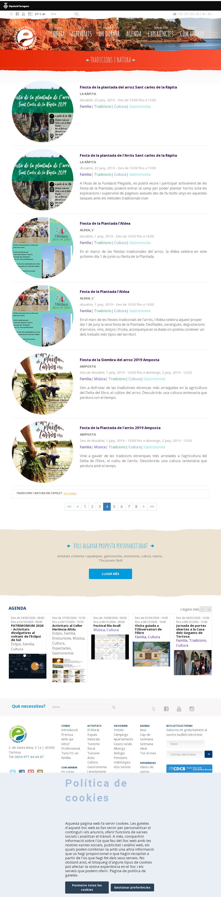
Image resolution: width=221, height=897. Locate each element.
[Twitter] (11, 14)
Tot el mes (148, 753)
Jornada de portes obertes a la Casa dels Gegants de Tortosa (191, 631)
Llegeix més (144, 102)
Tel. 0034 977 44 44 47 (26, 757)
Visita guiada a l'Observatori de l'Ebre (148, 629)
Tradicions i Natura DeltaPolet (39, 493)
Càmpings (121, 734)
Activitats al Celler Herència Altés (67, 627)
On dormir (109, 31)
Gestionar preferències (132, 887)
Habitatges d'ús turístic (122, 764)
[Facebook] (17, 14)
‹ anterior (202, 609)
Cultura (17, 649)
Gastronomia (62, 653)
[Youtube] (23, 14)
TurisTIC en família (70, 755)
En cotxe (67, 771)
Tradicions (197, 640)
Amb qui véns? (67, 741)
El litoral (93, 730)
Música (78, 638)
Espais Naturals (93, 736)
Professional (70, 748)
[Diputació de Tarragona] (110, 6)
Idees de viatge (146, 769)
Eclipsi (16, 644)
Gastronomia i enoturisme (97, 769)
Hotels (119, 730)
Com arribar (192, 31)
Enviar (208, 754)
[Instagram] (29, 14)
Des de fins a (27, 620)
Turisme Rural (93, 746)
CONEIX (58, 31)
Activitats (81, 31)
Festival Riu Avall (106, 625)
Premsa (67, 734)
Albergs (119, 748)
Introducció (69, 730)
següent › (209, 609)
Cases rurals (123, 744)
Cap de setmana (146, 736)
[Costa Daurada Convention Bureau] (189, 768)
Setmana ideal (146, 746)
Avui (143, 730)
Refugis (119, 753)
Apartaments (123, 739)
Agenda (133, 31)
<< (69, 506)
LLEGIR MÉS (110, 574)
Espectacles (61, 648)
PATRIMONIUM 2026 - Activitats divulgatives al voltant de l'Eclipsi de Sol (27, 633)
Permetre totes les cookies (87, 887)
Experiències (161, 31)
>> (152, 506)
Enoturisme (61, 638)
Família (28, 644)
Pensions (120, 757)
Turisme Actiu (93, 755)
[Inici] (26, 31)
